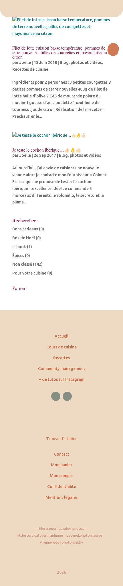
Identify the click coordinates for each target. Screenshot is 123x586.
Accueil (61, 336)
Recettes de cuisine (30, 69)
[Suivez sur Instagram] (67, 396)
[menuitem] (61, 8)
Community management (61, 368)
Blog (64, 62)
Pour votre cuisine (29, 273)
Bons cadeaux (25, 229)
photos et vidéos (86, 62)
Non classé (22, 264)
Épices (18, 255)
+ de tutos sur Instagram (61, 379)
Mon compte (62, 475)
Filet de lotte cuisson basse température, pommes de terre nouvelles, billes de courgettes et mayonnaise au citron (59, 52)
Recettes (61, 358)
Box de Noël (23, 238)
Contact (61, 454)
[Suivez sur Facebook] (55, 396)
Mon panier (61, 464)
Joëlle (25, 62)
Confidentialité (61, 486)
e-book (19, 246)
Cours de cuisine (61, 347)
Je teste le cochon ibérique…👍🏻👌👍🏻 (46, 150)
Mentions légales (61, 497)
